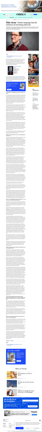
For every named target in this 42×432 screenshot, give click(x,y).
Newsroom (7, 19)
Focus (10, 423)
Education (10, 425)
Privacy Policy (25, 430)
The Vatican (25, 17)
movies (12, 166)
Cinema (12, 19)
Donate (32, 14)
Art (9, 340)
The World (20, 17)
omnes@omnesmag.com (6, 421)
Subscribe (35, 14)
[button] (39, 420)
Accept (19, 428)
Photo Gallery (29, 17)
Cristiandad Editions (15, 77)
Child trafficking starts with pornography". (14, 56)
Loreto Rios (7, 30)
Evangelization (11, 426)
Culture (16, 17)
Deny (28, 428)
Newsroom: (12, 17)
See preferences (36, 428)
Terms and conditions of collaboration (32, 430)
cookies (26, 403)
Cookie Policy (21, 430)
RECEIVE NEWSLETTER (32, 406)
